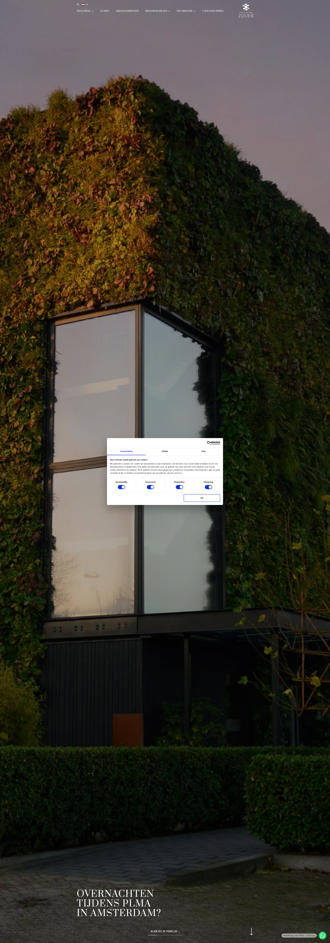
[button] (322, 935)
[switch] (150, 487)
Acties (104, 11)
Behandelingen (156, 11)
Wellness (83, 11)
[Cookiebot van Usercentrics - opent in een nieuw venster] (209, 443)
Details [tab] (165, 451)
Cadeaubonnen (212, 11)
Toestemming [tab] (126, 451)
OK (202, 498)
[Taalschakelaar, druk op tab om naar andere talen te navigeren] (84, 4)
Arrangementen (127, 11)
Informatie (185, 11)
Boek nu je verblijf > (165, 931)
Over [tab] (203, 451)
